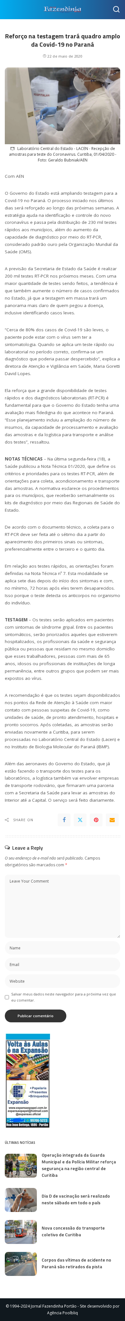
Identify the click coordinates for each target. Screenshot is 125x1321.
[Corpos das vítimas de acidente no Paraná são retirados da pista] (21, 1264)
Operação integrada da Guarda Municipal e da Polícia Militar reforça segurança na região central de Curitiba (79, 1165)
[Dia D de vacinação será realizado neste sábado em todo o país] (21, 1200)
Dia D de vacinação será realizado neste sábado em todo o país (76, 1199)
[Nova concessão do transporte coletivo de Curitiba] (21, 1232)
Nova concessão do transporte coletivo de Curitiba (73, 1231)
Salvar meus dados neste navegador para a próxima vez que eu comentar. (63, 997)
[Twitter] (80, 820)
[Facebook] (64, 820)
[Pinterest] (96, 820)
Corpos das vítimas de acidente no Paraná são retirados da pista (76, 1263)
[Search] (116, 9)
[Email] (112, 820)
